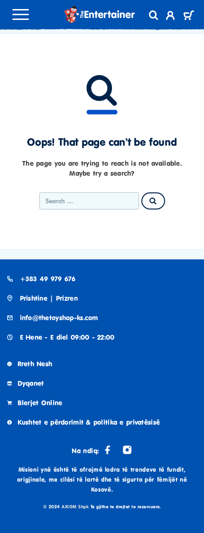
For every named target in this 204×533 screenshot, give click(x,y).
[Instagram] (127, 449)
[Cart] (188, 16)
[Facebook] (107, 449)
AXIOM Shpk (75, 506)
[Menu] (20, 14)
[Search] (153, 15)
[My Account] (170, 16)
